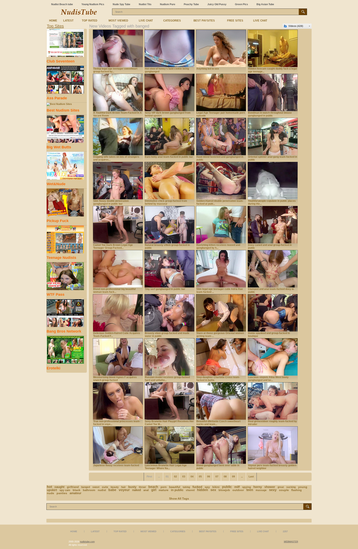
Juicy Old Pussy (216, 4)
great (281, 487)
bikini (216, 487)
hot (49, 487)
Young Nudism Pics (92, 4)
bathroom (89, 490)
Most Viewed (118, 20)
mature (163, 490)
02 (175, 476)
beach (153, 487)
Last (251, 476)
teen (249, 490)
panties (62, 493)
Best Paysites (204, 20)
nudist (102, 490)
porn (164, 487)
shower (269, 487)
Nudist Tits (145, 4)
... (242, 476)
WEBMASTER (291, 541)
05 (200, 476)
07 (216, 476)
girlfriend (73, 487)
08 (225, 476)
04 (192, 476)
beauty (115, 487)
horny (257, 487)
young (302, 487)
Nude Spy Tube (121, 4)
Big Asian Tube (265, 4)
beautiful (174, 487)
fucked (197, 487)
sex (213, 490)
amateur (75, 493)
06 (208, 476)
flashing (296, 490)
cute (105, 487)
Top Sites (55, 26)
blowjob (224, 490)
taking (186, 487)
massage (261, 490)
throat (142, 487)
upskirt (52, 490)
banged (85, 487)
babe (112, 490)
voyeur (124, 490)
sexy (273, 490)
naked (136, 490)
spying (246, 487)
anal (146, 490)
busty (132, 487)
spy (207, 487)
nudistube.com (87, 541)
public (227, 487)
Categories (172, 20)
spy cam (64, 490)
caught (59, 487)
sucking (291, 487)
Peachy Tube (191, 4)
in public (177, 490)
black (76, 490)
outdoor (238, 490)
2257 (285, 531)
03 (183, 476)
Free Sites (235, 20)
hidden (202, 490)
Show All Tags (179, 498)
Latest (68, 20)
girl (153, 490)
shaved (190, 490)
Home (53, 20)
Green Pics (241, 4)
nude (50, 493)
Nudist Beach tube (62, 4)
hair (123, 487)
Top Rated (89, 20)
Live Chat (146, 20)
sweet (95, 487)
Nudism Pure (167, 4)
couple (284, 490)
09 (233, 476)
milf (237, 487)
